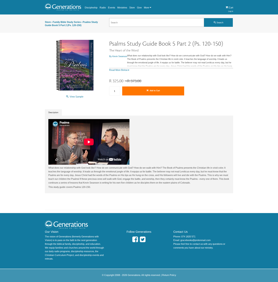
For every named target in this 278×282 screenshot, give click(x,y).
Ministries (122, 7)
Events (111, 7)
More (146, 7)
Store (132, 7)
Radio (103, 7)
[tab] (53, 112)
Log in (230, 11)
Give (139, 7)
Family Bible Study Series (67, 22)
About (148, 13)
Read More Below (119, 70)
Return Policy (169, 275)
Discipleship (91, 7)
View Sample (76, 96)
